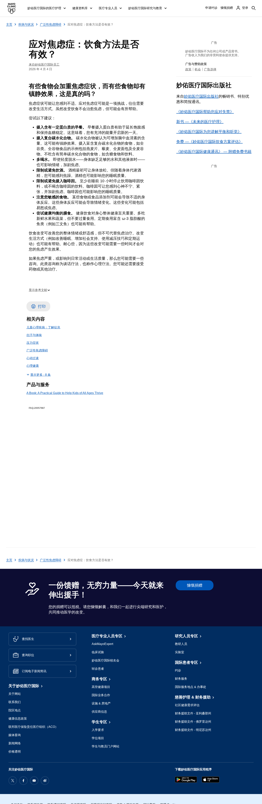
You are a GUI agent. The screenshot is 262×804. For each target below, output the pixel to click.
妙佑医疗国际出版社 (201, 96)
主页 (9, 24)
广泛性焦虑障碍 (50, 24)
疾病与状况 (26, 24)
